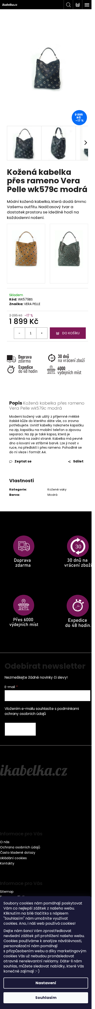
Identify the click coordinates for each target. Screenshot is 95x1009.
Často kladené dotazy (17, 852)
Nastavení (46, 983)
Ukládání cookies (13, 858)
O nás (4, 842)
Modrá (52, 495)
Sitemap (7, 891)
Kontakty (7, 863)
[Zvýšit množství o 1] (41, 333)
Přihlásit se (20, 729)
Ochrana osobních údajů (20, 847)
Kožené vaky (57, 489)
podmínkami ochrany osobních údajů (42, 711)
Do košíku (71, 333)
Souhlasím (45, 997)
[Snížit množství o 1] (19, 333)
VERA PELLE (32, 304)
